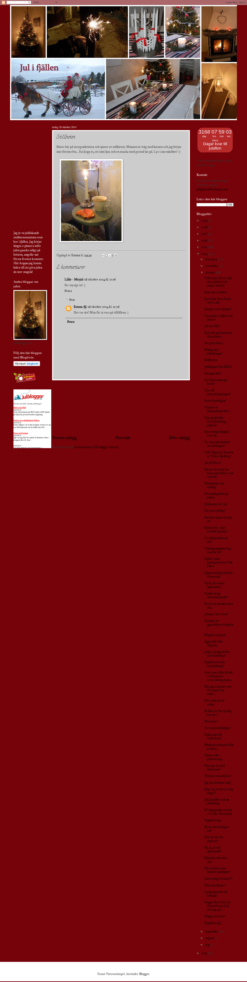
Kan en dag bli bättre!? (218, 878)
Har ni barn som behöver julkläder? (217, 870)
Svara (68, 291)
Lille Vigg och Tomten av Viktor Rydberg (219, 454)
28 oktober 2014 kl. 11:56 (100, 279)
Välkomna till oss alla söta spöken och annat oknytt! (218, 281)
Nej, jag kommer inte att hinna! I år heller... (218, 690)
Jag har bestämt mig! (217, 782)
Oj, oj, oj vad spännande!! (212, 849)
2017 (204, 234)
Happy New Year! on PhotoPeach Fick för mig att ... (217, 906)
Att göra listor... (214, 343)
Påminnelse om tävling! (214, 485)
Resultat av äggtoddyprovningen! (218, 624)
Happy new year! (214, 916)
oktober (210, 272)
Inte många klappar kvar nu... (216, 433)
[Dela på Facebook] (112, 255)
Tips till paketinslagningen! (217, 392)
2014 (204, 254)
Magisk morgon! (215, 635)
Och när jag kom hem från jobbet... (218, 334)
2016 (204, 240)
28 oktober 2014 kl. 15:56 (103, 307)
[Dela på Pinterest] (116, 255)
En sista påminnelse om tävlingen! (217, 444)
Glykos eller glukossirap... (213, 757)
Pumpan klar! (212, 373)
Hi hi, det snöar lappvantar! (214, 585)
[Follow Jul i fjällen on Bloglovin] (26, 365)
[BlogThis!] (106, 255)
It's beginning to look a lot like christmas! (218, 812)
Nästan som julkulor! (218, 776)
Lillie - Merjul (74, 279)
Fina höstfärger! (214, 885)
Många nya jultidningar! (213, 351)
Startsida (122, 437)
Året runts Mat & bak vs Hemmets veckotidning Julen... (218, 676)
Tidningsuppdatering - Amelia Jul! (218, 550)
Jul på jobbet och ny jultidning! (217, 801)
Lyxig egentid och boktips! (215, 893)
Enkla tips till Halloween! (213, 736)
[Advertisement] (121, 407)
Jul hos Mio (212, 326)
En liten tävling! (214, 511)
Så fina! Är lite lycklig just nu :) (218, 712)
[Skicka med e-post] (103, 255)
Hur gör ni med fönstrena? (214, 767)
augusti (210, 938)
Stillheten (210, 360)
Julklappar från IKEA (218, 367)
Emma (78, 307)
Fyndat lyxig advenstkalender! (216, 595)
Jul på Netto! (212, 463)
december (211, 259)
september (212, 931)
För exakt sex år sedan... (214, 702)
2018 (204, 227)
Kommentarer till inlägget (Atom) (96, 447)
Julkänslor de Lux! (216, 504)
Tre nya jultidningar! (217, 728)
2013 (204, 953)
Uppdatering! (212, 820)
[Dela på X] (109, 255)
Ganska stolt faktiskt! (217, 309)
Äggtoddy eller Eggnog (213, 643)
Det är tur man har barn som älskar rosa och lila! (218, 473)
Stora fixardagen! (215, 400)
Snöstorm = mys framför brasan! (215, 529)
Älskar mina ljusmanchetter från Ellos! (218, 562)
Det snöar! (211, 721)
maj (207, 945)
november (212, 266)
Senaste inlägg (64, 437)
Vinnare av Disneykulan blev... (217, 409)
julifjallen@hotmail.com (212, 189)
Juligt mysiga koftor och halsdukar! (217, 653)
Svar (72, 300)
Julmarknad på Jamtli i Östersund (218, 574)
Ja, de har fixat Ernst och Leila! (217, 300)
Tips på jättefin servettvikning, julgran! (215, 421)
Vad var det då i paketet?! (214, 839)
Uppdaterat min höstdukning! (214, 664)
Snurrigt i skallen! (215, 292)
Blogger (144, 974)
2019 (204, 220)
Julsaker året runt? (216, 614)
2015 (204, 247)
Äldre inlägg (179, 437)
